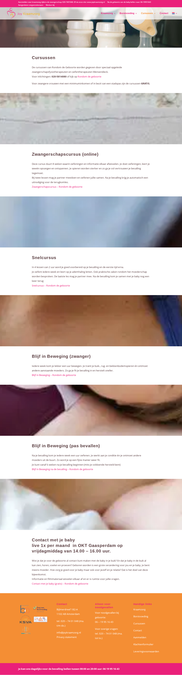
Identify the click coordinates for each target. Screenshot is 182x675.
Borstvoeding (127, 13)
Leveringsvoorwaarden (146, 651)
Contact (164, 13)
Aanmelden (139, 637)
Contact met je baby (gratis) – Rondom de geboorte (60, 583)
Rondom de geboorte (89, 76)
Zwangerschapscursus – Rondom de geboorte (57, 186)
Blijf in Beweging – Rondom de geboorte (54, 375)
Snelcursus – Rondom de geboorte (51, 285)
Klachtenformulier (143, 644)
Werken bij (50, 5)
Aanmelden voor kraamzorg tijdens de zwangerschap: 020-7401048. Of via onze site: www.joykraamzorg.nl (61, 2)
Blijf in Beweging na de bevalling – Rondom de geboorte (62, 469)
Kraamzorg (107, 13)
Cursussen (147, 13)
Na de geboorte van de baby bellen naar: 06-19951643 (129, 2)
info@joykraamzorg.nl (69, 632)
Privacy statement (67, 637)
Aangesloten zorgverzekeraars (30, 5)
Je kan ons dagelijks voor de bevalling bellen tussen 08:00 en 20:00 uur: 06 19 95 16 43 (68, 668)
